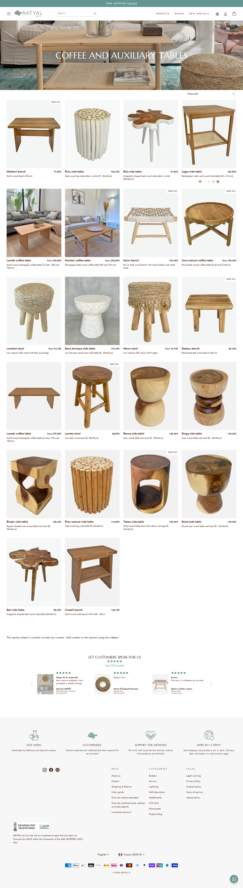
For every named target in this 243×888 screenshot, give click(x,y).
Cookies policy (193, 786)
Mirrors (152, 781)
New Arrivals (199, 13)
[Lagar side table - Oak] (200, 181)
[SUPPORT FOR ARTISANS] (150, 735)
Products (163, 13)
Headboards (155, 797)
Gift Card (154, 803)
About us (116, 775)
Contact (115, 781)
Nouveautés (155, 808)
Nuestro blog (155, 814)
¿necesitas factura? (121, 812)
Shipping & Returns (121, 786)
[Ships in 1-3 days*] (209, 735)
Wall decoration (157, 792)
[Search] (95, 13)
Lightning (154, 786)
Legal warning (193, 775)
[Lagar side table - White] (204, 181)
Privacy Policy (193, 781)
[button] (32, 684)
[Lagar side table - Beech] (213, 181)
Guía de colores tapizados (125, 797)
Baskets (152, 775)
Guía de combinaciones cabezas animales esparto (128, 804)
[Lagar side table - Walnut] (218, 181)
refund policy (193, 797)
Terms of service (194, 792)
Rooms (179, 13)
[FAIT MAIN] (34, 735)
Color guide (118, 792)
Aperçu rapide (33, 164)
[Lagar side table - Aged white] (209, 181)
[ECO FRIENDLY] (92, 735)
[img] (114, 661)
